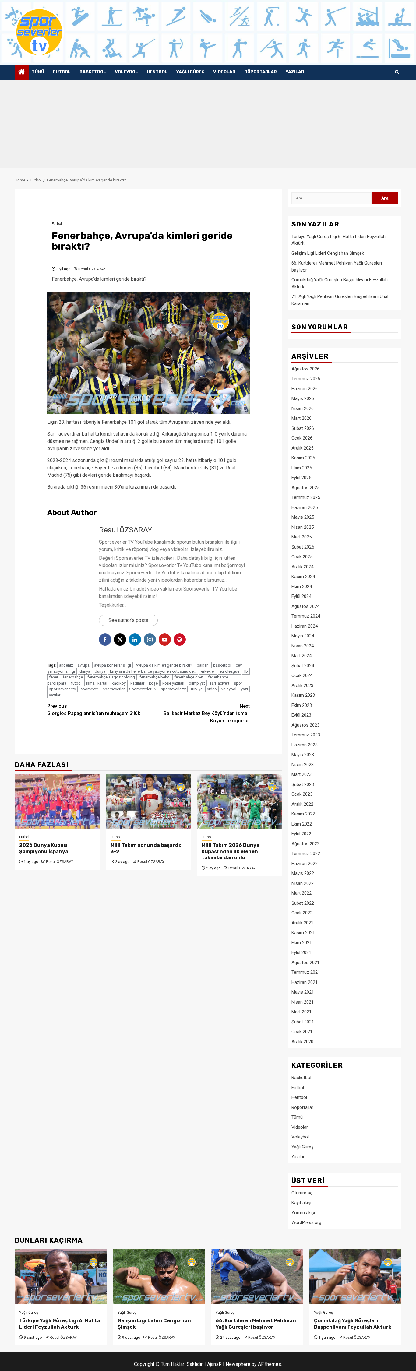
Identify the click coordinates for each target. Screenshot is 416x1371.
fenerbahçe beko (154, 677)
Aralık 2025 (302, 448)
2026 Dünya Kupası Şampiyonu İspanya (43, 848)
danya (84, 671)
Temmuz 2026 (305, 378)
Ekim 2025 (301, 468)
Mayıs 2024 (302, 636)
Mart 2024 (301, 655)
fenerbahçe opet (188, 677)
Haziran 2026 (304, 388)
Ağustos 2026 (305, 369)
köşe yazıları (173, 683)
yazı (244, 689)
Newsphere (238, 1364)
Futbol (62, 72)
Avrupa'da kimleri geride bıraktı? (164, 665)
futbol (76, 683)
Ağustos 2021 (305, 962)
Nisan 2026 (302, 408)
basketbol (222, 665)
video (212, 689)
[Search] (397, 72)
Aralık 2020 (302, 1041)
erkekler (208, 671)
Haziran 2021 (304, 982)
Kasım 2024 (303, 576)
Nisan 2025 (302, 527)
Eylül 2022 (301, 833)
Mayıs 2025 (302, 517)
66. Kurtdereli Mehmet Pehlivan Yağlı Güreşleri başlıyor (256, 1324)
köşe (153, 683)
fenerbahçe (73, 677)
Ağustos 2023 (305, 725)
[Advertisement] (208, 125)
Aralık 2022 (302, 804)
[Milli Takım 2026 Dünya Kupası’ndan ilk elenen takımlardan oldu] (239, 801)
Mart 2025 (301, 537)
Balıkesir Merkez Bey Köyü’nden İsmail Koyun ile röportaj (207, 713)
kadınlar (137, 683)
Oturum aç (301, 1193)
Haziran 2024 (304, 626)
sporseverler (114, 689)
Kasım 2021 (303, 932)
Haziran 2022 (304, 863)
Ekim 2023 (301, 705)
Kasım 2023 (303, 695)
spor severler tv (62, 689)
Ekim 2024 (301, 586)
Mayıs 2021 (302, 992)
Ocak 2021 (301, 1031)
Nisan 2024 (302, 646)
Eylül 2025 (301, 477)
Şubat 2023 (302, 784)
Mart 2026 (301, 418)
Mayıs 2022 (302, 873)
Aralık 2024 (302, 567)
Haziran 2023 (304, 745)
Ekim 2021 (301, 942)
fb (246, 671)
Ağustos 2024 (305, 606)
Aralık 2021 (302, 923)
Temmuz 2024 (305, 616)
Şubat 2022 (302, 903)
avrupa (84, 665)
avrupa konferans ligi (112, 665)
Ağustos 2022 (305, 844)
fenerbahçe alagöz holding (111, 677)
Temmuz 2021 (305, 972)
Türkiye (196, 689)
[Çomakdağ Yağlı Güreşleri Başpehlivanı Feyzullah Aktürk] (355, 1276)
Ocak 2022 (301, 913)
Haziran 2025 (304, 507)
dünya (100, 671)
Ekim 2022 (301, 824)
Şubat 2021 (302, 1022)
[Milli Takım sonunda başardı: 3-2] (148, 801)
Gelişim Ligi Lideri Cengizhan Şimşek (327, 253)
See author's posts (128, 620)
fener (53, 677)
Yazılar (295, 72)
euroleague (229, 671)
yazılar (54, 695)
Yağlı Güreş (190, 72)
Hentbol (157, 72)
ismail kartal (96, 683)
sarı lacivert (219, 683)
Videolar (224, 72)
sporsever (89, 689)
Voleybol (126, 72)
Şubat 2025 (302, 547)
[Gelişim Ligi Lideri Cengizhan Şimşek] (159, 1276)
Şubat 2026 (302, 428)
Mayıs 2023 (302, 754)
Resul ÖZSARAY (91, 269)
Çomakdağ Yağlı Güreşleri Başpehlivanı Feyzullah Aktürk (352, 1324)
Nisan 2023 (302, 764)
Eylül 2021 (301, 952)
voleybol (228, 689)
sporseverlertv (173, 689)
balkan (203, 665)
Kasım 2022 (303, 814)
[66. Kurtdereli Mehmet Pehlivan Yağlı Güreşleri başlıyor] (257, 1276)
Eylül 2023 (301, 715)
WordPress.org (306, 1222)
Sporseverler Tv (142, 689)
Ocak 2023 (301, 794)
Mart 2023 (301, 774)
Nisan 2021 (302, 1002)
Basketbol (92, 72)
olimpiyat (197, 683)
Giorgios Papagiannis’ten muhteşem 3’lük (93, 709)
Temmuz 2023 (305, 735)
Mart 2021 (301, 1012)
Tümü (38, 72)
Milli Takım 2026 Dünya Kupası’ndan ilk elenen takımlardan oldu (230, 851)
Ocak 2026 (301, 438)
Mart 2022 (301, 893)
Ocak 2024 (301, 675)
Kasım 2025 (303, 458)
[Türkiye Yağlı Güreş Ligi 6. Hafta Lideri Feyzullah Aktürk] (61, 1276)
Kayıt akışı (301, 1202)
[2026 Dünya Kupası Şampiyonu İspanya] (57, 801)
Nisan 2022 (302, 883)
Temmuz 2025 (305, 497)
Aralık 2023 (302, 685)
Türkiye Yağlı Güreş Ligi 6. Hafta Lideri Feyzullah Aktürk (59, 1324)
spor (238, 683)
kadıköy (119, 683)
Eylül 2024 (301, 596)
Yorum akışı (303, 1212)
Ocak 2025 (301, 556)
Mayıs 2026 (302, 398)
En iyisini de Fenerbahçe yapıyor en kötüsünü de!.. (153, 671)
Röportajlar (260, 72)
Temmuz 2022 (305, 853)
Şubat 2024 (302, 665)
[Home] (21, 72)
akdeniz (66, 665)
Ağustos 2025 (305, 487)
